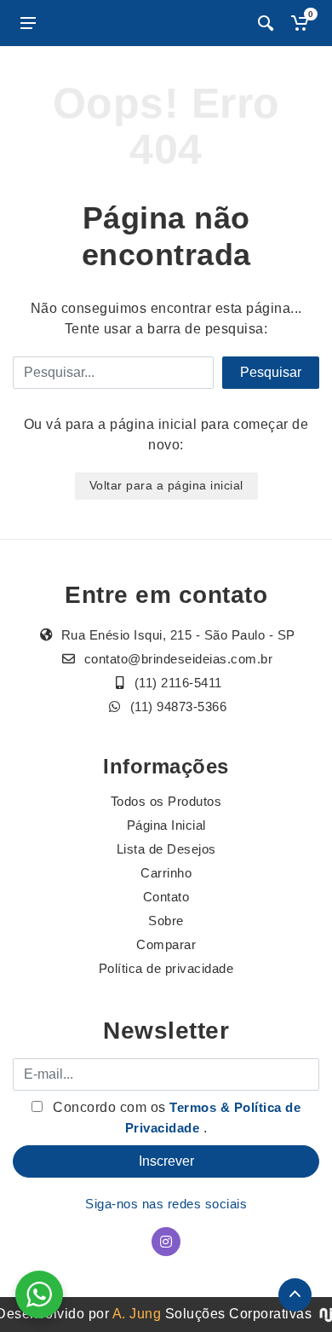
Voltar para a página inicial (166, 485)
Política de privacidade (166, 968)
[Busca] (266, 23)
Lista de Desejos (166, 849)
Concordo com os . (175, 1117)
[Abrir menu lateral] (28, 23)
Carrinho (166, 873)
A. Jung (137, 1313)
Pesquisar (270, 372)
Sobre (166, 920)
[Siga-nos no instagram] (166, 1241)
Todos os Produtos (166, 801)
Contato (166, 896)
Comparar (166, 944)
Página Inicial (166, 825)
